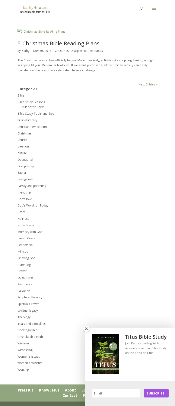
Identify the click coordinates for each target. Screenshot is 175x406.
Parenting (24, 265)
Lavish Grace (26, 238)
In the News (26, 225)
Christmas (62, 51)
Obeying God (26, 258)
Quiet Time (25, 278)
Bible (21, 95)
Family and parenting (32, 186)
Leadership (25, 245)
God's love (25, 199)
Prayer (22, 271)
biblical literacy (27, 120)
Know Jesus (49, 390)
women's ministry (30, 363)
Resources (95, 51)
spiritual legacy (28, 310)
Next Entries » (148, 84)
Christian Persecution (32, 127)
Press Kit (25, 390)
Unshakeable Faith (30, 337)
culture (22, 153)
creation (23, 146)
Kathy (25, 51)
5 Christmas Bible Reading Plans (58, 43)
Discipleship (78, 51)
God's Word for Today (33, 205)
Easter (22, 172)
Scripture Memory (30, 297)
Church (22, 140)
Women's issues (29, 356)
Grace (22, 212)
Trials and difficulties (32, 324)
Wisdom (23, 343)
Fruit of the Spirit (32, 107)
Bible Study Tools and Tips (36, 113)
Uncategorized (28, 330)
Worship (23, 369)
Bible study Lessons (31, 102)
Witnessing (25, 350)
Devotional (25, 159)
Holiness (23, 219)
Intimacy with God (30, 232)
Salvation (24, 291)
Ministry (23, 251)
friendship (24, 192)
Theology (24, 317)
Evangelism (25, 179)
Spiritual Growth (28, 304)
